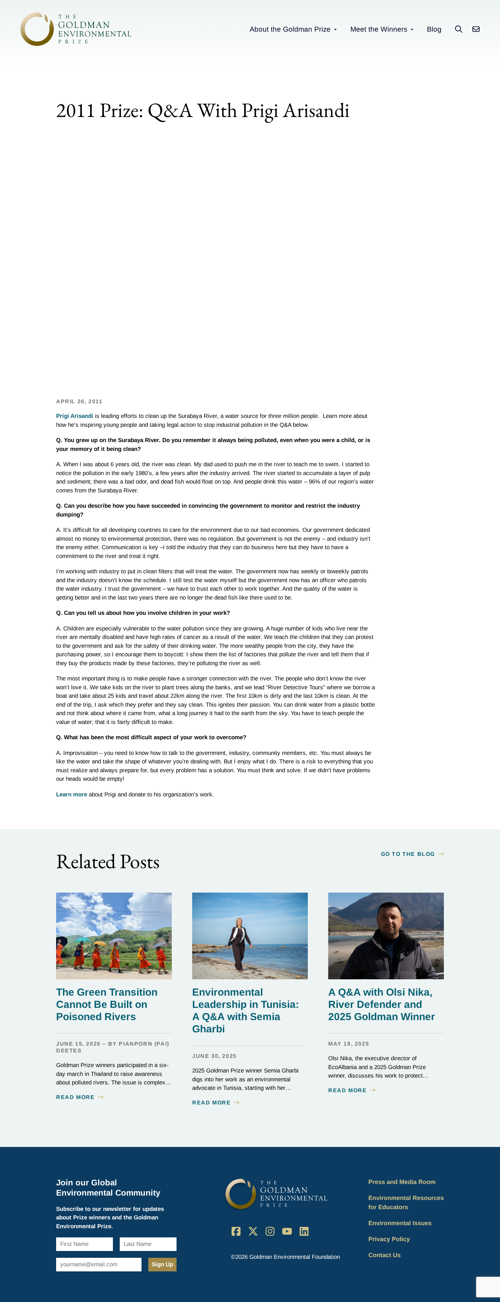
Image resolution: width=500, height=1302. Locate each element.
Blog (434, 29)
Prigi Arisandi (74, 416)
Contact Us (384, 1255)
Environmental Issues (400, 1223)
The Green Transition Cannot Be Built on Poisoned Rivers (106, 1004)
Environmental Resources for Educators (406, 1203)
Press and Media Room (402, 1182)
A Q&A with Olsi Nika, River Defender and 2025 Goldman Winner (381, 1004)
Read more (75, 1097)
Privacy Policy (389, 1239)
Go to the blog (408, 854)
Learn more (71, 794)
